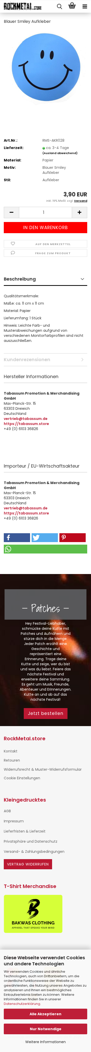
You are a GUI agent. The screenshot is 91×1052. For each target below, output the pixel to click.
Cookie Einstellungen (22, 778)
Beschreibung (20, 279)
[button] (11, 212)
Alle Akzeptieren (45, 1014)
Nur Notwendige (45, 1028)
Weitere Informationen (45, 1041)
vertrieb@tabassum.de (26, 418)
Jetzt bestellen (45, 713)
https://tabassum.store (26, 423)
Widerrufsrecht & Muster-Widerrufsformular (43, 769)
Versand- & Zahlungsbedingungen (34, 851)
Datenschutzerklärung (22, 1003)
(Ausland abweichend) (60, 153)
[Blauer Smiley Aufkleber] (45, 66)
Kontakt (10, 751)
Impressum (14, 821)
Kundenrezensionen (27, 359)
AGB (7, 811)
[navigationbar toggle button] (84, 6)
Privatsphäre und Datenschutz (30, 841)
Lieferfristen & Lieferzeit (25, 831)
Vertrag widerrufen (28, 864)
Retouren (12, 760)
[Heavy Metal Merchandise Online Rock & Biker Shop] (21, 6)
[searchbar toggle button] (59, 6)
